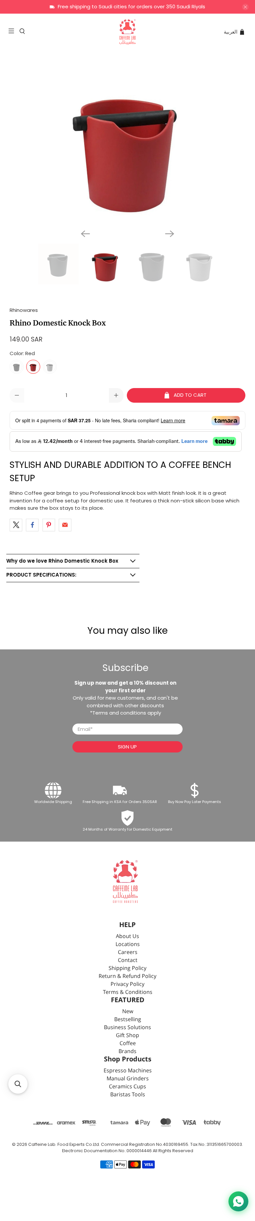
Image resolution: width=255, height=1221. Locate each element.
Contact (127, 960)
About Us (127, 936)
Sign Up (127, 746)
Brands (127, 1051)
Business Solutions (127, 1027)
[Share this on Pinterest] (48, 525)
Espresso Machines (128, 1071)
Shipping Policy (127, 968)
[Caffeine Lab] (127, 32)
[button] (18, 1084)
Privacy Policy (127, 984)
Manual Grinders (128, 1079)
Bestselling (127, 1020)
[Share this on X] (16, 525)
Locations (128, 944)
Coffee (128, 1043)
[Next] (170, 234)
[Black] (17, 367)
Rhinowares (24, 310)
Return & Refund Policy (127, 976)
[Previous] (85, 234)
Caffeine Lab (41, 1144)
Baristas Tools (127, 1095)
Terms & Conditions (127, 992)
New (127, 1012)
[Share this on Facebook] (32, 525)
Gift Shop (127, 1035)
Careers (127, 952)
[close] (245, 7)
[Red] (33, 367)
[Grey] (50, 367)
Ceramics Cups (127, 1087)
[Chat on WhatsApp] (238, 1201)
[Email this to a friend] (65, 525)
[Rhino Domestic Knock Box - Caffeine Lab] (127, 142)
